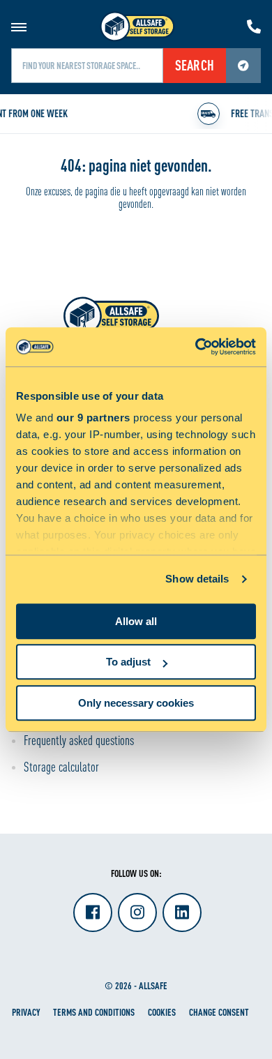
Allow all (136, 621)
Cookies (162, 1012)
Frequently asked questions (79, 740)
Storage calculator (61, 766)
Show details (197, 579)
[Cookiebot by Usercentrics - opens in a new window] (195, 347)
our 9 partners (93, 417)
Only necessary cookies (136, 703)
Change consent (219, 1012)
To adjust (128, 662)
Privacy (26, 1012)
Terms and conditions (94, 1012)
